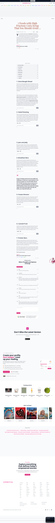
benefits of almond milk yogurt (32, 430)
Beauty (23, 5)
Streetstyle (41, 494)
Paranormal (28, 492)
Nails (20, 492)
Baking (41, 482)
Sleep (34, 494)
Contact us (21, 502)
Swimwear (2, 5)
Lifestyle (21, 5)
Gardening (49, 5)
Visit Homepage (27, 474)
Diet (4, 5)
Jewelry (41, 489)
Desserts (12, 5)
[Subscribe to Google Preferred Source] (21, 316)
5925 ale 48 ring (23, 430)
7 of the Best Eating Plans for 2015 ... (13, 430)
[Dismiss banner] (37, 315)
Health (21, 489)
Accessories (21, 482)
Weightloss (39, 5)
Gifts (40, 487)
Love (46, 5)
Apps (27, 482)
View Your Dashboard (15, 371)
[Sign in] (54, 3)
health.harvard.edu (22, 252)
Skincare (27, 494)
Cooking (41, 484)
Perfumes (18, 5)
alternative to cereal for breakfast (24, 432)
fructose (30, 33)
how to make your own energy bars (11, 432)
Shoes (20, 494)
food (2, 18)
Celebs (15, 5)
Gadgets (27, 487)
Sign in (18, 373)
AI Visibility (32, 502)
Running (48, 492)
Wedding (33, 5)
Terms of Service (22, 505)
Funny (20, 487)
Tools (20, 497)
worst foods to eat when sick (45, 432)
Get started (49, 368)
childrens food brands (35, 432)
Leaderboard (41, 368)
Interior (52, 5)
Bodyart (21, 484)
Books (44, 5)
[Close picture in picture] (46, 517)
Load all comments (19, 266)
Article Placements (44, 502)
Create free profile (6, 371)
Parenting (36, 5)
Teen (30, 5)
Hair (25, 5)
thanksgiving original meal (43, 430)
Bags (34, 482)
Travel (42, 5)
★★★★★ (52, 18)
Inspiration (9, 5)
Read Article (11, 421)
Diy (6, 5)
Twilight (28, 5)
